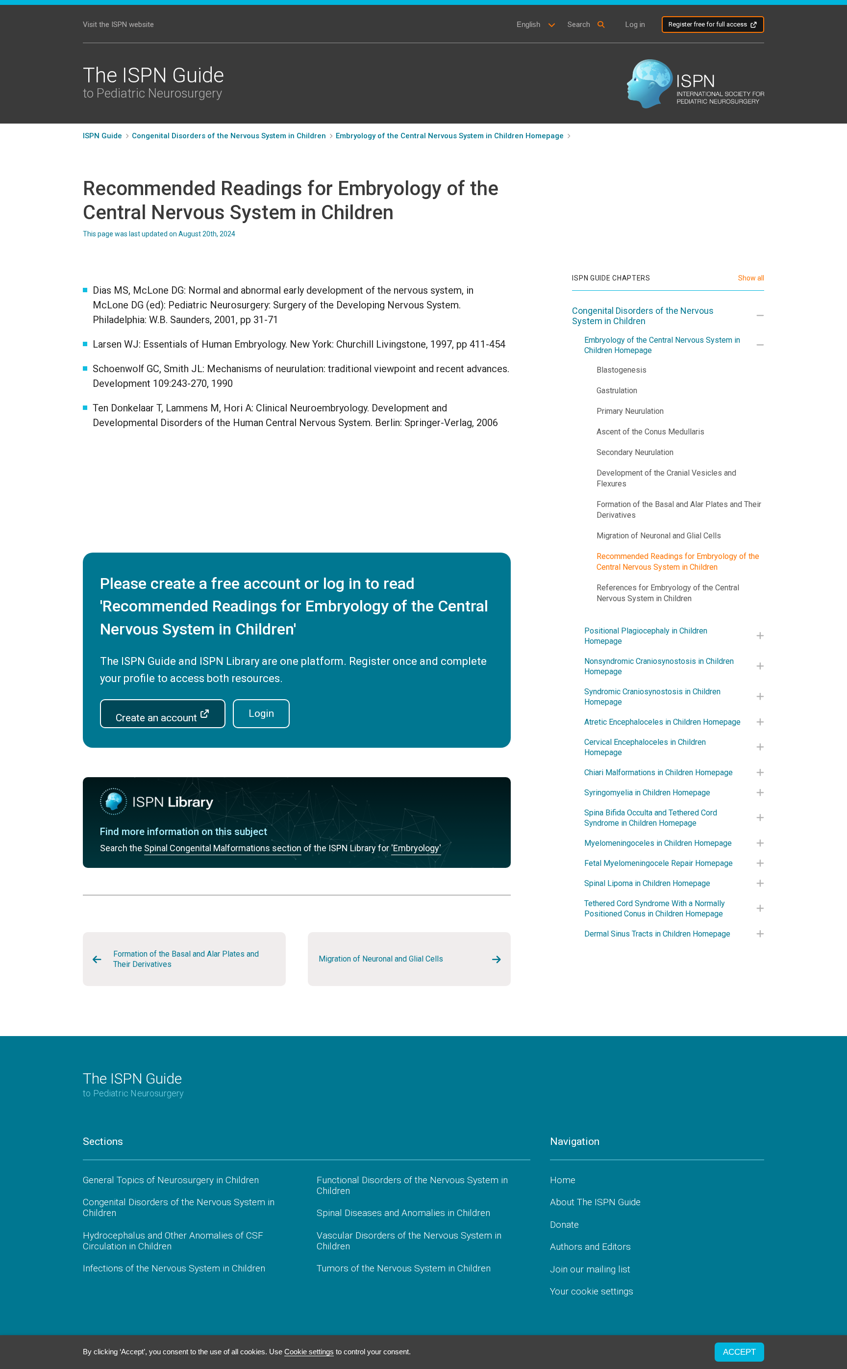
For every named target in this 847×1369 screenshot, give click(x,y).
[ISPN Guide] (695, 83)
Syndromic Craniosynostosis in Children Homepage (652, 697)
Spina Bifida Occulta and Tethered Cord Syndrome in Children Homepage (650, 818)
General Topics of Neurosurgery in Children (171, 1180)
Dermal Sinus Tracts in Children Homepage (657, 933)
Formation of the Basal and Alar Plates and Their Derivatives (186, 959)
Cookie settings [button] (309, 1351)
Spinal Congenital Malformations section (222, 848)
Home (562, 1180)
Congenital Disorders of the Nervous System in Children (643, 315)
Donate (564, 1224)
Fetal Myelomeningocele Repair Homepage (658, 863)
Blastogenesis (622, 370)
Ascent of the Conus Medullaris (650, 431)
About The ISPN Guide (595, 1202)
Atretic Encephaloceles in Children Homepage (662, 722)
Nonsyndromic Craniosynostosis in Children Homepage (659, 666)
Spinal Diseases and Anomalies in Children (403, 1212)
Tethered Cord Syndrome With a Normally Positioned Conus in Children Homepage (654, 908)
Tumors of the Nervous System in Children (404, 1268)
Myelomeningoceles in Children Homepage (658, 843)
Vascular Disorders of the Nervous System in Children (409, 1241)
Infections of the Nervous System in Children (174, 1268)
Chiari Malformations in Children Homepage (658, 772)
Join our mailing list (590, 1269)
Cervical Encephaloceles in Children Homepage (645, 747)
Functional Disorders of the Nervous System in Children (412, 1185)
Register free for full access (708, 24)
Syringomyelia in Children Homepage (647, 792)
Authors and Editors (590, 1246)
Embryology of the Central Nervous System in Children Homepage (662, 345)
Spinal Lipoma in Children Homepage (647, 883)
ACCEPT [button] (739, 1352)
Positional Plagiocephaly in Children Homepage (645, 636)
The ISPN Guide (153, 81)
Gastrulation (617, 390)
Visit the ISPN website (118, 24)
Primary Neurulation (630, 411)
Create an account (157, 718)
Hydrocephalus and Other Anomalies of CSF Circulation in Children (173, 1241)
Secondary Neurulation (635, 452)
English (528, 24)
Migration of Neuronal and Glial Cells (381, 958)
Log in (635, 24)
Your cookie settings (591, 1291)
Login (261, 713)
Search (579, 24)
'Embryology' (416, 848)
